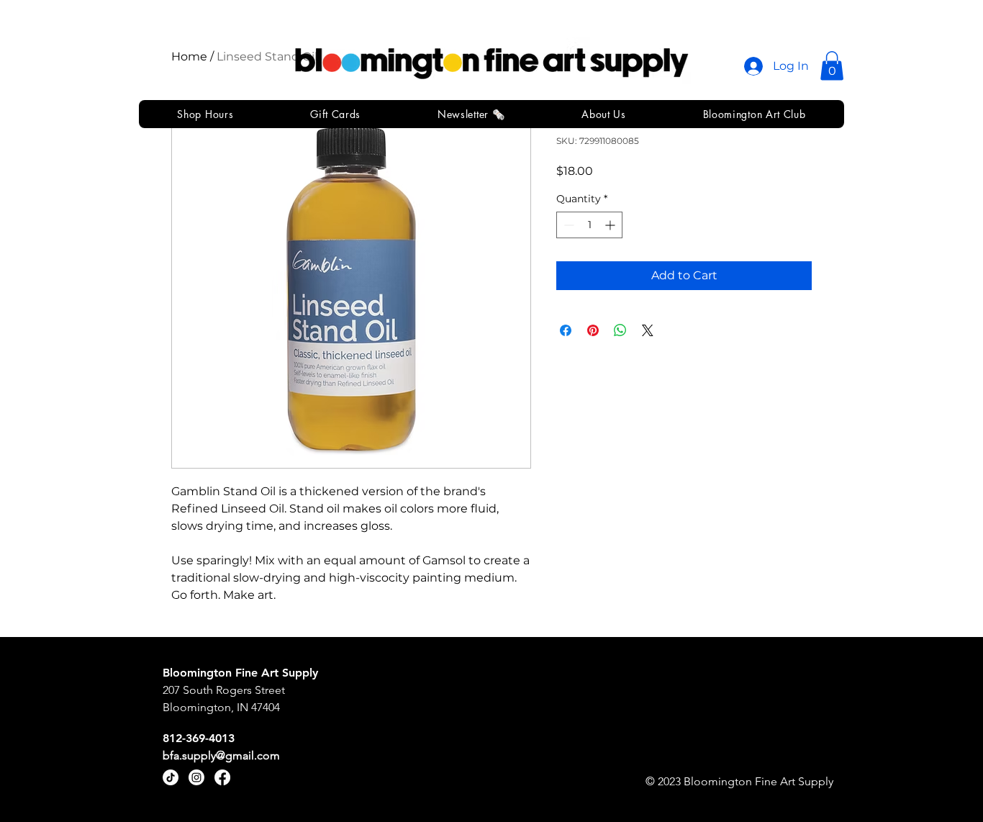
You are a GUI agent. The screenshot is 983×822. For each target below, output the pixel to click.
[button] (832, 66)
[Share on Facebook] (565, 330)
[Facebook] (222, 777)
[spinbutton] (589, 225)
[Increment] (611, 225)
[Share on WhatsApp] (620, 330)
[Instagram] (196, 777)
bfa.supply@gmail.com (221, 755)
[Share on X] (647, 330)
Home (189, 56)
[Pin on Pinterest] (593, 330)
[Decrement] (567, 225)
